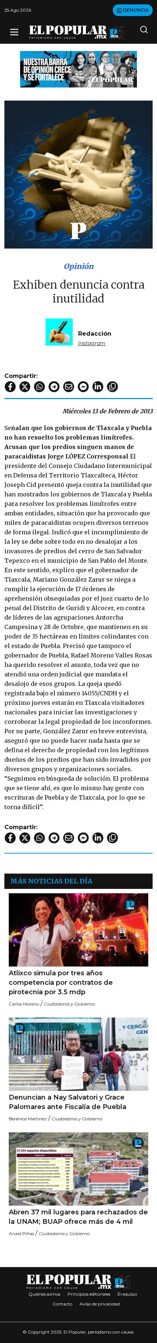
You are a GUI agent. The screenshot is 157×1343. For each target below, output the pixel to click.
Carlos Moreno (24, 1004)
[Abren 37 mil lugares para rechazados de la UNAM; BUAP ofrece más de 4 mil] (78, 1169)
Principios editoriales (89, 1294)
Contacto (62, 1304)
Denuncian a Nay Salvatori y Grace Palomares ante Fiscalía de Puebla (67, 1102)
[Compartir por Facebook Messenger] (83, 387)
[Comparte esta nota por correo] (68, 387)
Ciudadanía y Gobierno (69, 1004)
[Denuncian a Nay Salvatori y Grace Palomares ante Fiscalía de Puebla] (78, 1054)
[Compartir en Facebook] (10, 387)
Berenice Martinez (28, 1118)
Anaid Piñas (21, 1233)
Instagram (92, 343)
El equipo (127, 1294)
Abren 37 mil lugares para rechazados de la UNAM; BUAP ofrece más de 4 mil (78, 1217)
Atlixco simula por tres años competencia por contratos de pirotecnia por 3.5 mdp (61, 982)
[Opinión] (78, 68)
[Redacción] (59, 331)
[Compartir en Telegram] (54, 387)
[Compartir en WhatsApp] (39, 387)
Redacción (94, 333)
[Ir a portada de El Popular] (76, 32)
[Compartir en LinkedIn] (98, 387)
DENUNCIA (135, 10)
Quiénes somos (44, 1294)
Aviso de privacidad (100, 1304)
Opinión (78, 266)
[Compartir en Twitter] (25, 387)
